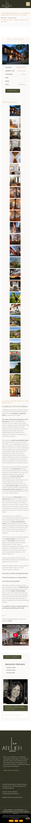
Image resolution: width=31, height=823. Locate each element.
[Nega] (28, 818)
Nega (16, 820)
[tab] (15, 39)
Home (4, 18)
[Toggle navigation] (28, 4)
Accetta (11, 820)
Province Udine (12, 18)
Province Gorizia (11, 668)
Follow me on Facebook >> (11, 770)
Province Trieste (11, 670)
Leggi (21, 820)
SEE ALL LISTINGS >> (12, 657)
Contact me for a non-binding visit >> (13, 715)
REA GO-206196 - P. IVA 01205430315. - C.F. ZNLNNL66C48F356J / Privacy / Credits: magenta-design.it (15, 812)
